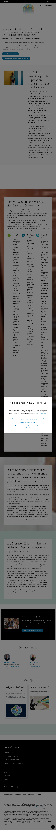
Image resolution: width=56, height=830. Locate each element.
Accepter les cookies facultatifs (28, 419)
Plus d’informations (42, 413)
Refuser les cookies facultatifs (28, 422)
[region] (28, 415)
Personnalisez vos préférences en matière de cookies (28, 426)
